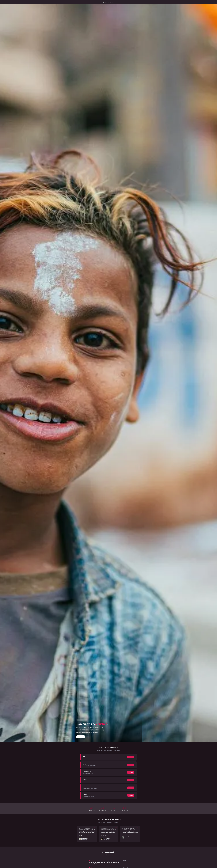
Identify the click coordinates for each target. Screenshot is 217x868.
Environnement (122, 2)
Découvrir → (80, 736)
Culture (92, 2)
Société (128, 2)
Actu (88, 2)
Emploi (117, 2)
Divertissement (97, 2)
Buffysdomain (108, 2)
